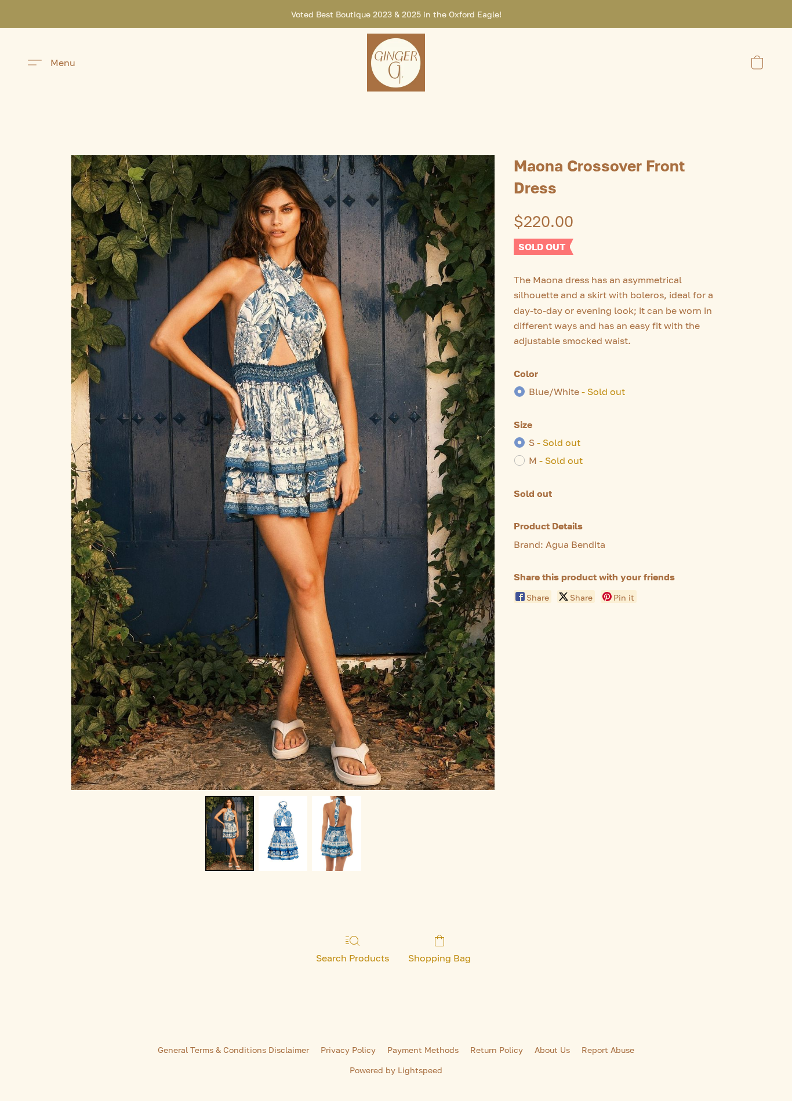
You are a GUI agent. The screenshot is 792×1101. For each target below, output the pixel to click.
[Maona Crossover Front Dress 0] (229, 833)
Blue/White (577, 391)
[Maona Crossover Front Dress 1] (283, 833)
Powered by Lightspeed (396, 1070)
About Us (552, 1050)
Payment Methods (423, 1050)
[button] (396, 63)
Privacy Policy (348, 1050)
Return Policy (496, 1050)
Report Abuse (608, 1050)
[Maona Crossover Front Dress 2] (336, 833)
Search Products (352, 958)
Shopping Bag (439, 958)
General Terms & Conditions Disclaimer (233, 1050)
